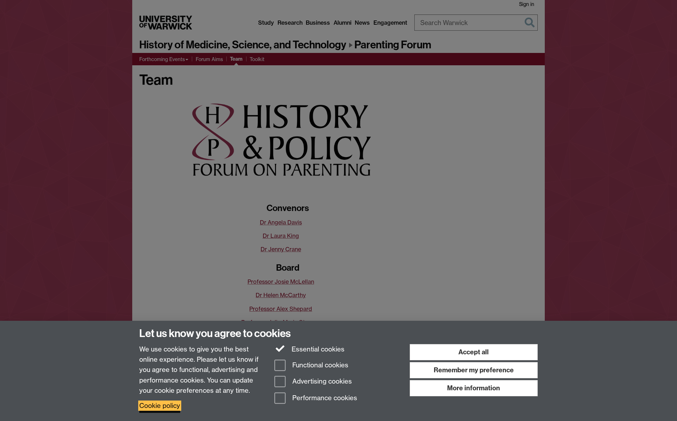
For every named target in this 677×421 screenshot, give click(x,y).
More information (473, 388)
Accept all (473, 352)
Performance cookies (324, 398)
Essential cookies (317, 349)
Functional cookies (319, 365)
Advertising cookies (321, 382)
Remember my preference (474, 370)
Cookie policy (159, 406)
